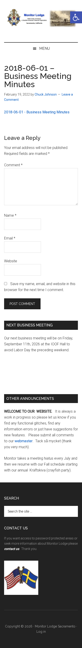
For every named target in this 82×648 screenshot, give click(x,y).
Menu (44, 48)
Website (10, 261)
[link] (76, 17)
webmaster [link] (24, 441)
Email (9, 238)
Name (10, 215)
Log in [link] (41, 631)
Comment (13, 165)
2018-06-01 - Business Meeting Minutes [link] (36, 112)
